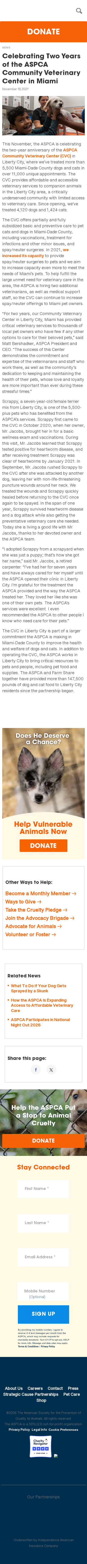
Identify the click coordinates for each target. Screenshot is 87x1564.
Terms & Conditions (28, 1346)
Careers (35, 1388)
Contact (55, 1388)
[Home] (44, 11)
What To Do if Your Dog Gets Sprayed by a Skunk (38, 988)
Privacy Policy (48, 1346)
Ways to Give (20, 901)
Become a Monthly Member (37, 893)
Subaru (43, 1511)
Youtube (43, 1470)
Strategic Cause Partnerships (30, 1394)
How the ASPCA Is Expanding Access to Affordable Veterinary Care (42, 1005)
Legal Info (39, 1429)
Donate (43, 32)
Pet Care (71, 1394)
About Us (14, 1388)
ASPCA (43, 1373)
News (6, 48)
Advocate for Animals (30, 926)
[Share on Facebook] (36, 1070)
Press (73, 1388)
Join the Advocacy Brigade (37, 918)
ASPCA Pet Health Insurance (43, 1529)
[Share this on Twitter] (51, 1070)
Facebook (20, 1470)
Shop (41, 1400)
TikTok (67, 1470)
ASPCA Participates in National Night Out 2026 (40, 1022)
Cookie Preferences (63, 1429)
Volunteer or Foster (27, 934)
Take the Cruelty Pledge (33, 909)
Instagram (55, 1470)
